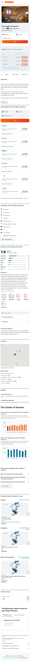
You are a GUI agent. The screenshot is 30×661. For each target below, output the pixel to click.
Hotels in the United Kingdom (10, 656)
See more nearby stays (24, 499)
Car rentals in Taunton (8, 623)
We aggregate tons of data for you (10, 645)
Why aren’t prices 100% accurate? (10, 648)
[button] (2, 2)
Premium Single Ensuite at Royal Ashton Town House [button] (13, 576)
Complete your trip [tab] (7, 615)
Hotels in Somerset (6, 657)
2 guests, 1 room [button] (7, 38)
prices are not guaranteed (7, 639)
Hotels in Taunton (7, 625)
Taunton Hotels (14, 657)
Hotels (14, 655)
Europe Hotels (19, 655)
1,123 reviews (16, 28)
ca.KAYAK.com (8, 655)
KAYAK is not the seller (7, 643)
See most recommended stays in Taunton (23, 557)
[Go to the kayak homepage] (9, 2)
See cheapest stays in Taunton (24, 528)
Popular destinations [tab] (19, 615)
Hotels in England (20, 656)
